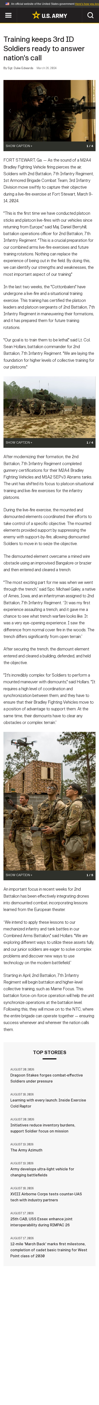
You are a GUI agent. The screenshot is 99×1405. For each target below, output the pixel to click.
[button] (2, 9)
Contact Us (32, 1378)
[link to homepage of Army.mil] (49, 15)
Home (9, 1378)
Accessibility (28, 1385)
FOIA (52, 1385)
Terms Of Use (82, 1378)
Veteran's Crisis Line (49, 1391)
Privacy (57, 1378)
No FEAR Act (74, 1385)
